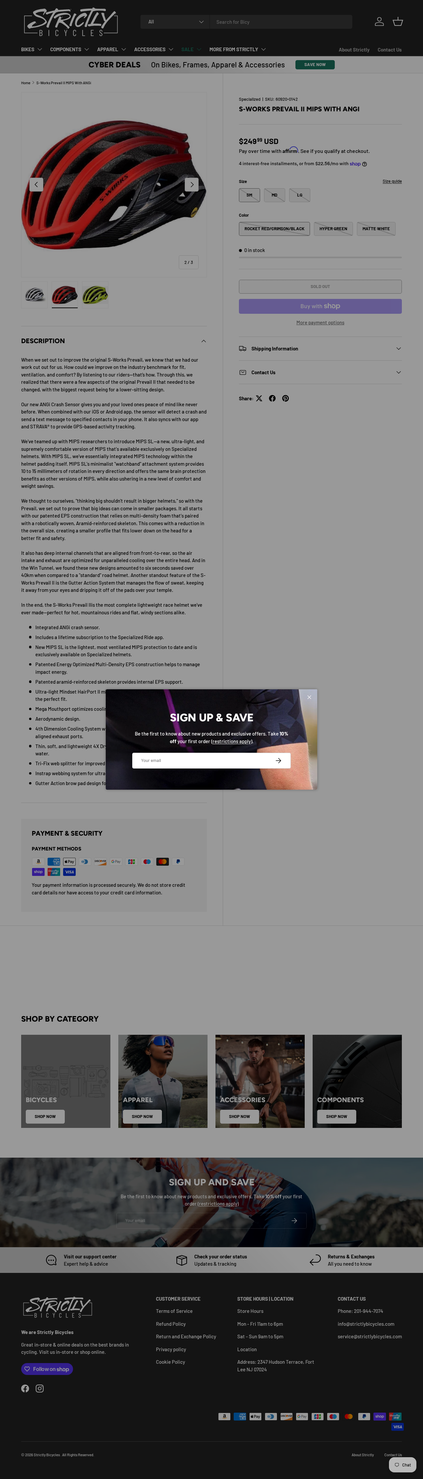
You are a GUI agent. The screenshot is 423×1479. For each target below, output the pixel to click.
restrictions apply (231, 741)
